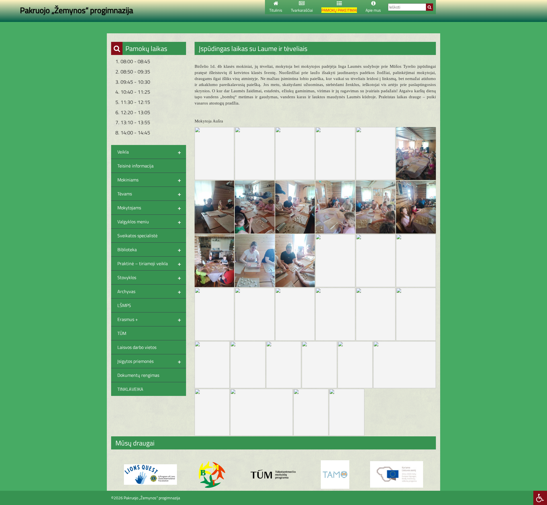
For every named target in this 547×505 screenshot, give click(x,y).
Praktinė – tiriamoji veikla (149, 263)
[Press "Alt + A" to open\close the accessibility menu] (540, 498)
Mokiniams (149, 180)
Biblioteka (149, 249)
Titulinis (275, 10)
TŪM (121, 333)
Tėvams (149, 194)
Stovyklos (149, 277)
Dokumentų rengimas (138, 375)
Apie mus (373, 10)
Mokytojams (149, 208)
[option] (150, 474)
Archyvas (149, 291)
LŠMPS (124, 305)
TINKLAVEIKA (130, 389)
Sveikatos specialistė (137, 235)
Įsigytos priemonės (149, 361)
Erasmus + (149, 319)
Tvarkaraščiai (302, 10)
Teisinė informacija (135, 166)
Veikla (149, 152)
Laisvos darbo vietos (136, 347)
